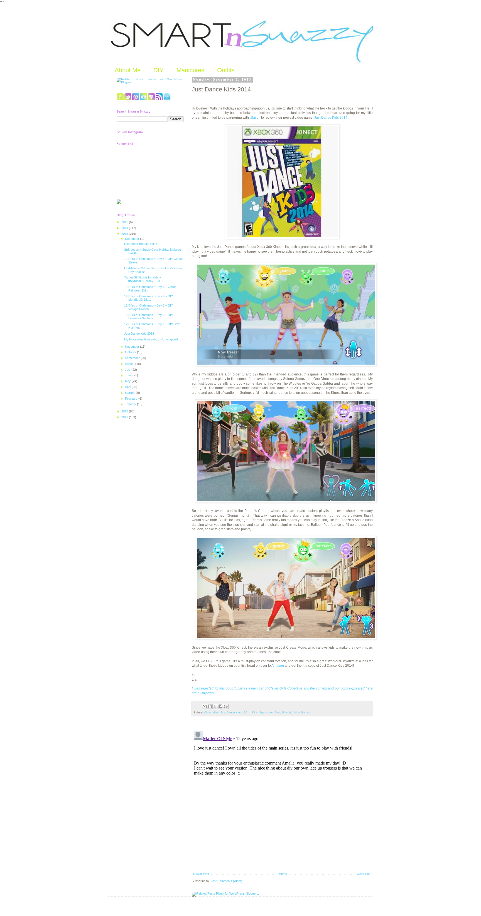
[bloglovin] (151, 99)
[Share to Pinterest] (226, 706)
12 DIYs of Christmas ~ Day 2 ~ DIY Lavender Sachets (148, 316)
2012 (125, 411)
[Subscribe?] (159, 99)
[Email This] (204, 706)
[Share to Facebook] (220, 706)
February (131, 398)
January (131, 404)
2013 (125, 233)
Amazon (277, 665)
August (130, 363)
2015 (125, 222)
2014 (125, 228)
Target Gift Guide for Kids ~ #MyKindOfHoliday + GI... (143, 279)
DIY (158, 70)
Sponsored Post (269, 712)
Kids (255, 712)
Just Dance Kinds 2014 (235, 712)
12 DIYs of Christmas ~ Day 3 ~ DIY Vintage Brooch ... (148, 307)
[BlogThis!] (210, 706)
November (132, 346)
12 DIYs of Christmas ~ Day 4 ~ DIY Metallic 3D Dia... (148, 298)
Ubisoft (255, 117)
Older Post (364, 873)
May (128, 381)
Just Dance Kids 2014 (330, 117)
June (128, 375)
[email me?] (167, 99)
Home (283, 873)
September (133, 358)
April (128, 387)
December (132, 238)
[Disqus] (282, 798)
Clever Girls (211, 712)
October (131, 352)
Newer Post (201, 873)
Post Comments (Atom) (226, 881)
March (129, 392)
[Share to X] (215, 706)
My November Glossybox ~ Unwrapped (151, 339)
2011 (125, 417)
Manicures (190, 70)
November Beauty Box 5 (140, 243)
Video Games (301, 712)
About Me (128, 70)
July (128, 369)
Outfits (226, 70)
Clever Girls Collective (285, 688)
